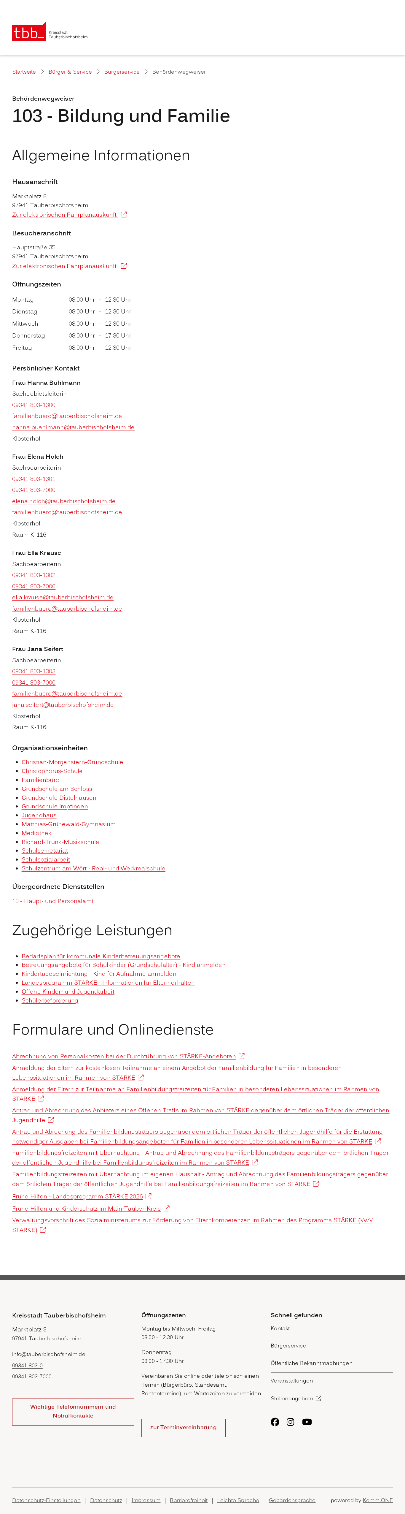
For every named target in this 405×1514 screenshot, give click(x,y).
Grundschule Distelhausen (59, 798)
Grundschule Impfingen (55, 806)
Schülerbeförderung (50, 1001)
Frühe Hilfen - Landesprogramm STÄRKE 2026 (77, 1196)
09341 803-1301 (34, 479)
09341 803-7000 (34, 490)
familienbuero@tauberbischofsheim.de (67, 416)
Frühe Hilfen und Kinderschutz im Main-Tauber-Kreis (86, 1209)
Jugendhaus (39, 815)
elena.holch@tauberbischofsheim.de (64, 501)
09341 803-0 (27, 1366)
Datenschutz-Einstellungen (46, 1501)
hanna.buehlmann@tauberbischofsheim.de (73, 427)
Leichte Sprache (238, 1501)
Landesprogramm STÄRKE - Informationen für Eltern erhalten (108, 983)
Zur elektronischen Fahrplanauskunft (65, 215)
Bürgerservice (122, 72)
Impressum (146, 1501)
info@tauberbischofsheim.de (48, 1355)
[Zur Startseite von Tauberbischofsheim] (50, 31)
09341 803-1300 (34, 405)
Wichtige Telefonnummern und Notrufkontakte (73, 1411)
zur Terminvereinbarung (183, 1428)
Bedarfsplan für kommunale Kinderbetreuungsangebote (101, 956)
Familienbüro (40, 780)
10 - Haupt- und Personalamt (53, 901)
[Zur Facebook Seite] (275, 1422)
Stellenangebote (292, 1399)
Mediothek (37, 833)
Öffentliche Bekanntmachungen (312, 1364)
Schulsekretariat (45, 851)
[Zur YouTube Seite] (307, 1422)
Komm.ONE (378, 1501)
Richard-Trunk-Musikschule (61, 842)
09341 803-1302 (34, 575)
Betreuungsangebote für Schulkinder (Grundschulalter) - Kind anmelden (124, 965)
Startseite (24, 72)
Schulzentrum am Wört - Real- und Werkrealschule (93, 868)
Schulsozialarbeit (46, 860)
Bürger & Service (70, 72)
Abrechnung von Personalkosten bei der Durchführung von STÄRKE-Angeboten (124, 1056)
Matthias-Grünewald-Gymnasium (69, 824)
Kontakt (280, 1329)
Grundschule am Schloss (57, 789)
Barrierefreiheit (189, 1501)
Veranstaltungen (292, 1381)
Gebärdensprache (292, 1501)
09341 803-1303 (34, 671)
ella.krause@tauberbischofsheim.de (63, 597)
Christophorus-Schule (52, 771)
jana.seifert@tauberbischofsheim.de (63, 705)
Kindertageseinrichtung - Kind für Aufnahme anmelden (99, 974)
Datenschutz (106, 1501)
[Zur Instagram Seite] (290, 1422)
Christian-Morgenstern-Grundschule (73, 762)
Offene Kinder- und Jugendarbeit (68, 992)
